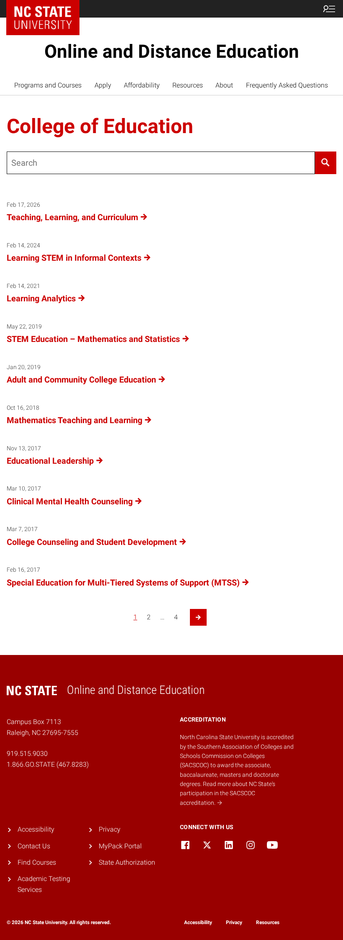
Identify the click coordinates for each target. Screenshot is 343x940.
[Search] (325, 163)
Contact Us (34, 846)
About (224, 85)
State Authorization (127, 862)
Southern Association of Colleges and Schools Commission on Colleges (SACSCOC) (237, 756)
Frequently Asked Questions (287, 85)
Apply (103, 85)
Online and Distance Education (171, 51)
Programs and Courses (48, 85)
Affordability (142, 85)
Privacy (109, 829)
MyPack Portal (120, 846)
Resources (187, 85)
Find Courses (37, 862)
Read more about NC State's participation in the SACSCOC (227, 793)
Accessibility (36, 829)
